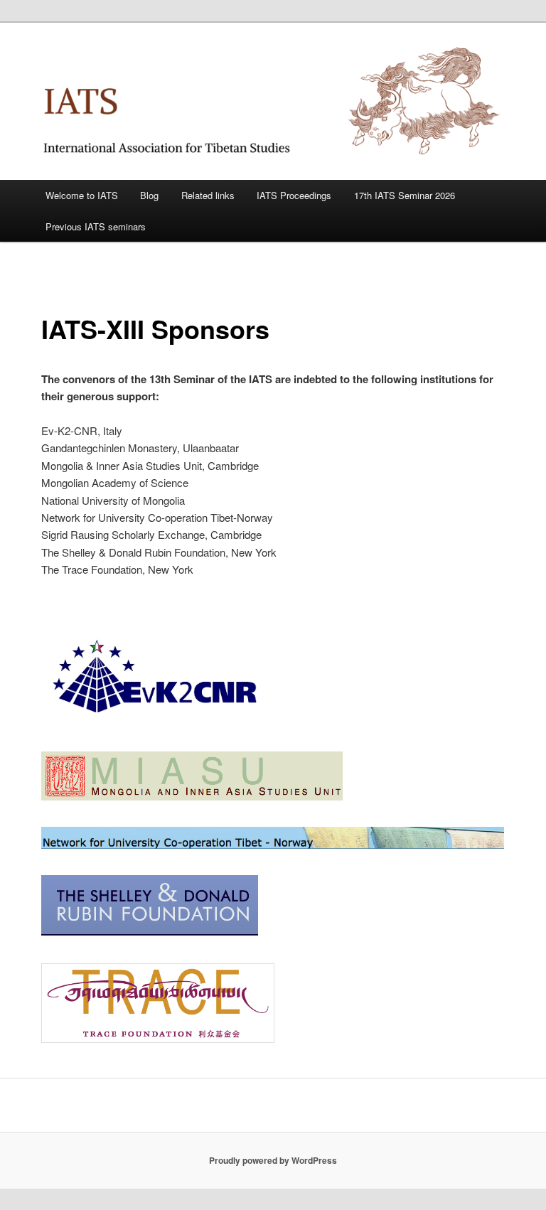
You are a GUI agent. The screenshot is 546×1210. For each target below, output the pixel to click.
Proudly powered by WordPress (273, 1160)
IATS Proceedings (294, 195)
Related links (208, 195)
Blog (149, 195)
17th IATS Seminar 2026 (404, 195)
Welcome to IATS (82, 195)
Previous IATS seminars (96, 226)
